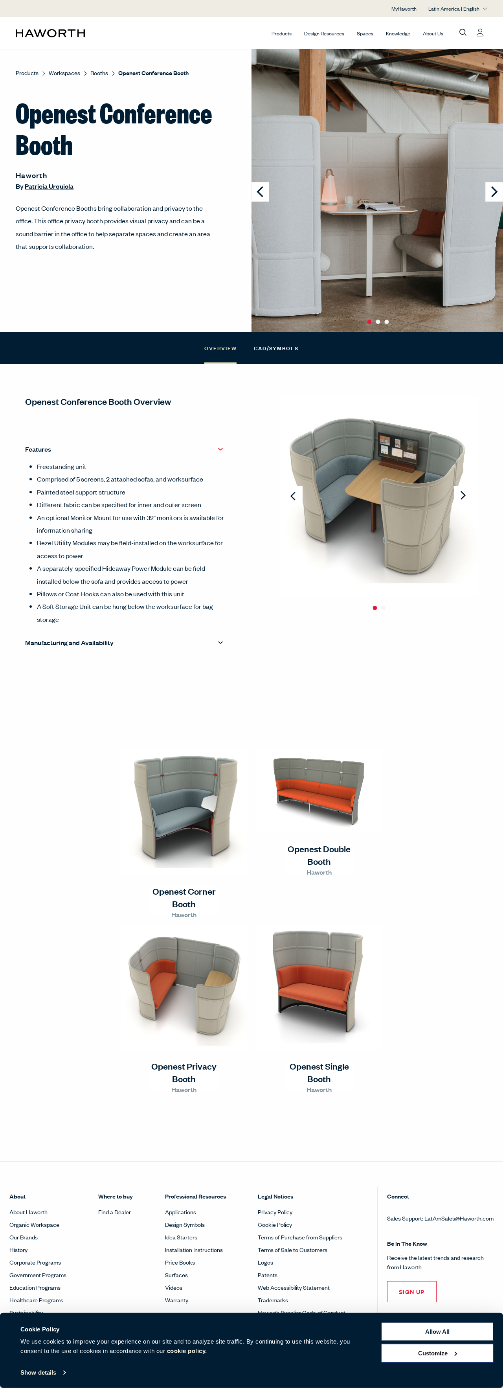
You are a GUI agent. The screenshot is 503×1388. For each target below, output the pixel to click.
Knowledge (398, 33)
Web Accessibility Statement (294, 1287)
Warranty (176, 1300)
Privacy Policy (275, 1212)
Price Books (180, 1262)
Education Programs (35, 1287)
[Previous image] (260, 192)
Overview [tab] (220, 348)
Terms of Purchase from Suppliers (300, 1237)
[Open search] (463, 33)
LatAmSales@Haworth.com (459, 1218)
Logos (265, 1262)
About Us (433, 33)
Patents (267, 1274)
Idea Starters (181, 1237)
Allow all (437, 1331)
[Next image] (494, 192)
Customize (433, 1352)
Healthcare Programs (36, 1300)
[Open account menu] (480, 33)
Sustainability (26, 1312)
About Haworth (28, 1212)
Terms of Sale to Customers (292, 1249)
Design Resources (324, 33)
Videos (173, 1287)
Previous (294, 496)
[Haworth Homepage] (63, 33)
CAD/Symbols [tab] (276, 348)
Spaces (365, 33)
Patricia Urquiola (49, 186)
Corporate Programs (35, 1262)
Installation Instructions (194, 1249)
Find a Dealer (114, 1212)
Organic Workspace (34, 1224)
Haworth (31, 175)
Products (282, 33)
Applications (180, 1212)
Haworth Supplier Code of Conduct (301, 1312)
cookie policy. (187, 1351)
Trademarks (273, 1300)
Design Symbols (185, 1224)
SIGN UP (412, 1291)
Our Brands (23, 1237)
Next (463, 496)
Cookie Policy (275, 1224)
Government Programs (37, 1274)
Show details (38, 1372)
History (18, 1249)
